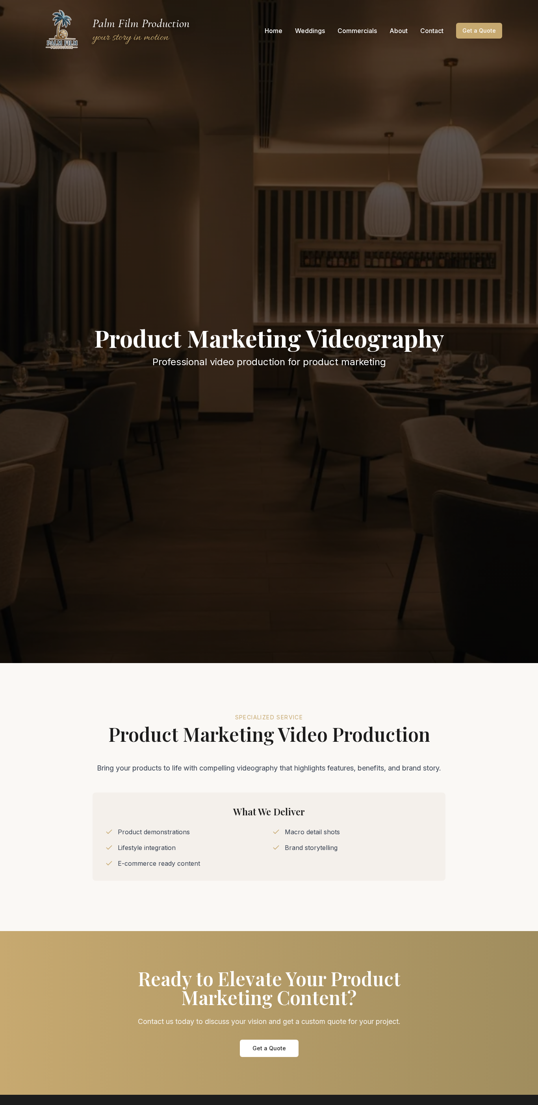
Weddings (310, 31)
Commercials (357, 31)
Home (273, 31)
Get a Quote (479, 30)
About (399, 31)
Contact (431, 31)
